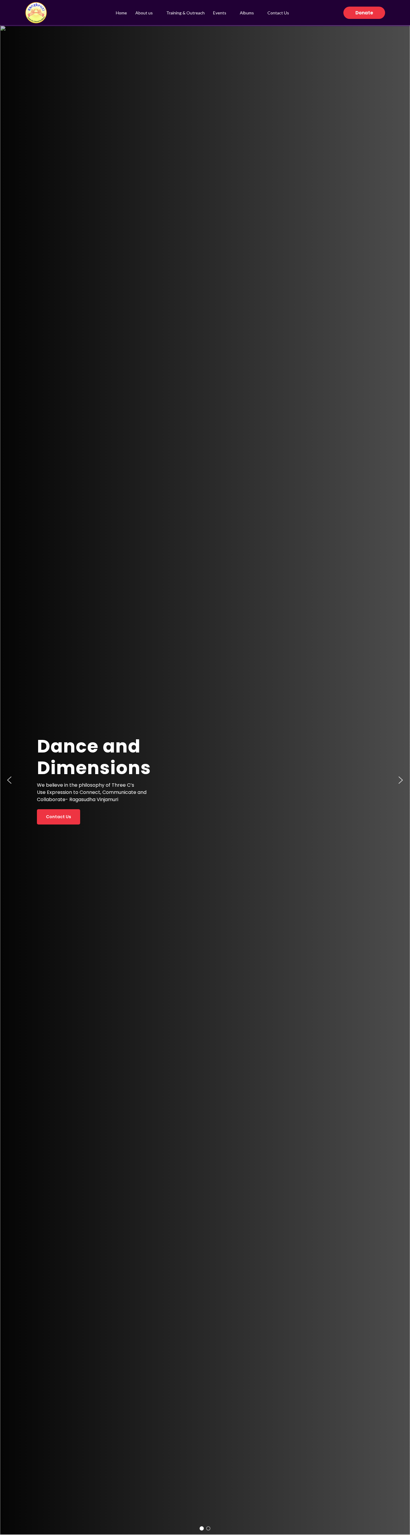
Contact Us (278, 12)
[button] (364, 13)
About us (144, 12)
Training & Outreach (185, 12)
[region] (205, 780)
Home (121, 12)
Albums (247, 12)
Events (219, 12)
